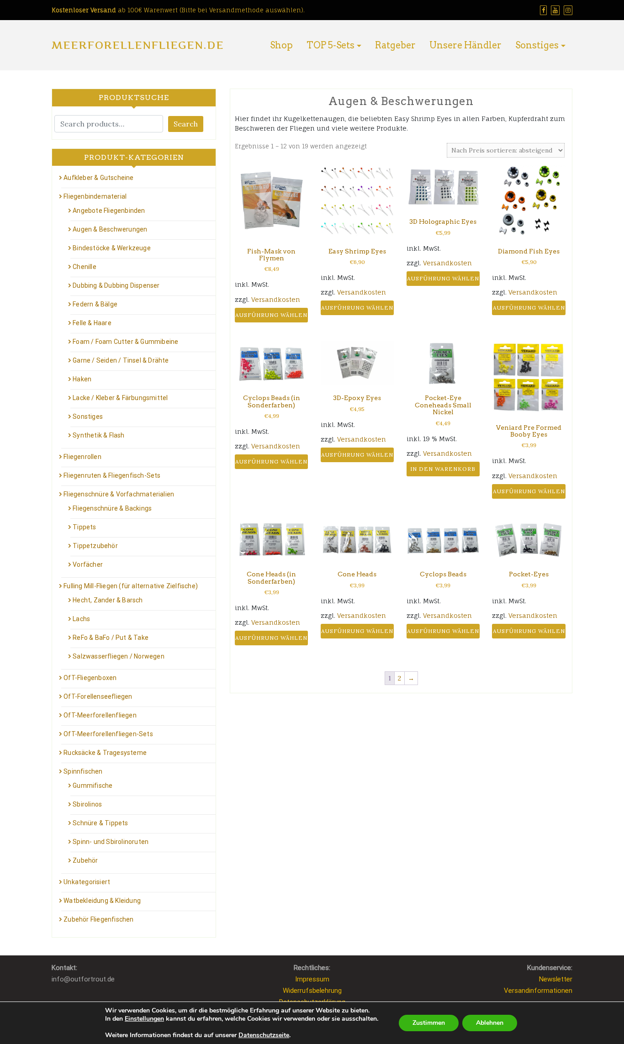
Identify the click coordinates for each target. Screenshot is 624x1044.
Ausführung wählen (271, 314)
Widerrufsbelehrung (312, 990)
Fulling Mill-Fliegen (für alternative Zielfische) (130, 586)
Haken (82, 379)
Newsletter (555, 979)
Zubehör (85, 860)
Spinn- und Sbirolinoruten (110, 841)
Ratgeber (395, 45)
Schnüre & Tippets (100, 823)
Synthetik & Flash (98, 435)
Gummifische (92, 785)
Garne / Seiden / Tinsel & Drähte (121, 360)
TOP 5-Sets (330, 45)
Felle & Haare (92, 323)
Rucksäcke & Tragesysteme (105, 752)
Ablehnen (489, 1022)
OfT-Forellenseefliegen (97, 696)
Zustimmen (428, 1022)
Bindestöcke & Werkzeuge (112, 248)
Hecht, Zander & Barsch (108, 600)
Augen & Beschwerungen (110, 229)
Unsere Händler (465, 45)
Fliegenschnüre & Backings (112, 508)
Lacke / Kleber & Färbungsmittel (120, 397)
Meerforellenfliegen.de (138, 45)
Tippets (84, 527)
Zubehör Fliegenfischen (98, 919)
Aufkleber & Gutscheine (98, 177)
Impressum (312, 979)
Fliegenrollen (82, 456)
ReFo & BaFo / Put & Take (110, 637)
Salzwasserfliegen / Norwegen (118, 656)
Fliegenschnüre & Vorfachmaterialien (118, 494)
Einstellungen (144, 1019)
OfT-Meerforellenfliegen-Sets (108, 734)
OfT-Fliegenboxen (89, 677)
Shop (281, 45)
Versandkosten (275, 299)
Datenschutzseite (263, 1035)
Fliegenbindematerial (95, 196)
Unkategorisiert (86, 882)
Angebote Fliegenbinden (109, 210)
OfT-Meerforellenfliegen (100, 715)
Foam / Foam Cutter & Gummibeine (125, 341)
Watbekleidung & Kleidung (102, 900)
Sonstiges (537, 45)
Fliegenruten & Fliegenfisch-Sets (111, 475)
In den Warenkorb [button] (443, 468)
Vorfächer (88, 564)
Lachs (81, 618)
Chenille (84, 266)
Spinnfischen (82, 771)
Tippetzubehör (95, 545)
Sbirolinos (87, 804)
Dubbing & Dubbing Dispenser (116, 285)
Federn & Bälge (95, 304)
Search (186, 123)
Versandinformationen (538, 990)
